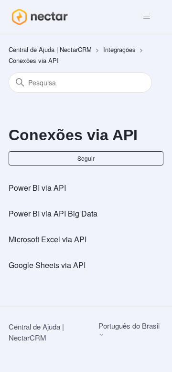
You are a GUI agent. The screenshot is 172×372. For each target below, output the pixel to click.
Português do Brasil (129, 326)
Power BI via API (37, 187)
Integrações (119, 49)
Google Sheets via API (47, 264)
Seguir (86, 158)
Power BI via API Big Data (53, 213)
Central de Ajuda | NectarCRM (50, 49)
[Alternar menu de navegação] (146, 17)
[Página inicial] (39, 17)
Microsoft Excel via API (47, 239)
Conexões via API (34, 60)
